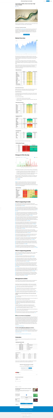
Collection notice (30, 413)
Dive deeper (23, 205)
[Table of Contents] (0, 209)
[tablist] (18, 379)
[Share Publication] (45, 1)
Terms (27, 413)
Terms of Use (29, 369)
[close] (32, 394)
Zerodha (18, 391)
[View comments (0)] (18, 8)
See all (16, 404)
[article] (26, 390)
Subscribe (26, 403)
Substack (23, 416)
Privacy (25, 413)
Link (36, 291)
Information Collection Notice (26, 405)
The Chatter (27, 315)
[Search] (44, 1)
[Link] (14, 38)
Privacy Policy (31, 405)
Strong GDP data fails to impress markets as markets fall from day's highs (23, 389)
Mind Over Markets (25, 327)
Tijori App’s (18, 185)
